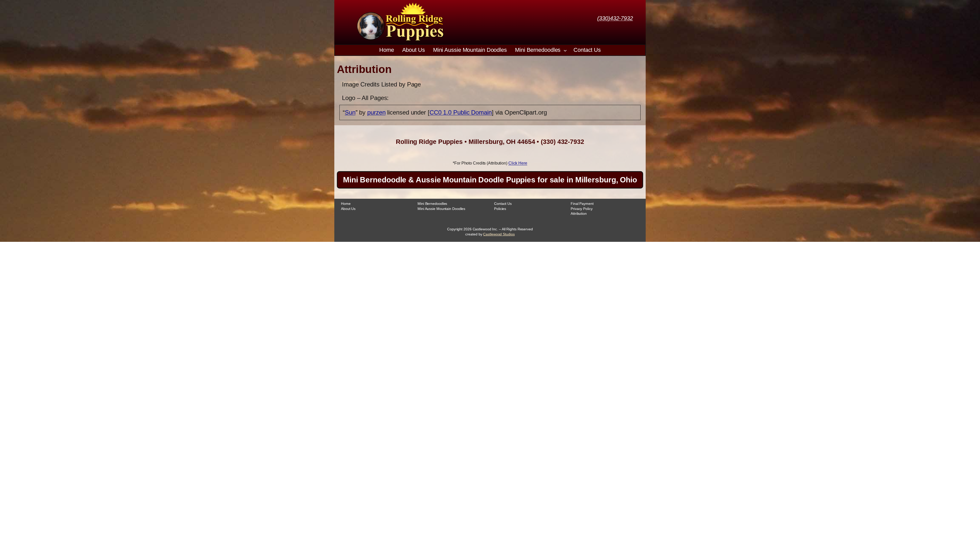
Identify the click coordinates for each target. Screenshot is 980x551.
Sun (350, 112)
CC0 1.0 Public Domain (461, 112)
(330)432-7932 (615, 18)
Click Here (517, 163)
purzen (376, 112)
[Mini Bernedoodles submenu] (565, 50)
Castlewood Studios (498, 234)
